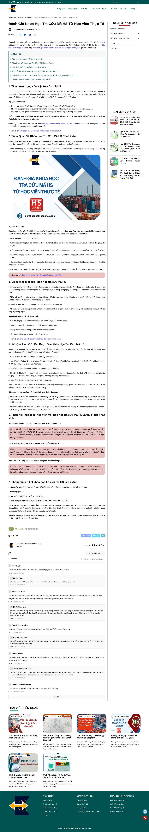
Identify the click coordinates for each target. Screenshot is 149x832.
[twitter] (12, 2)
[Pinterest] (99, 545)
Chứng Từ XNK (82, 804)
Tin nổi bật (113, 48)
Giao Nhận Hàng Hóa (118, 808)
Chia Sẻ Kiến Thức (99, 9)
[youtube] (14, 2)
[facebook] (9, 2)
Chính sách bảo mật (50, 804)
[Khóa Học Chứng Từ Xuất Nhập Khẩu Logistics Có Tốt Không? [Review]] (57, 723)
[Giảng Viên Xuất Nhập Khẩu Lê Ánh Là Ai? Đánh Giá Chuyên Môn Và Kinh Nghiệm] (114, 120)
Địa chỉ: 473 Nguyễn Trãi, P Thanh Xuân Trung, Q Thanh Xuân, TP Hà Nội (39, 2)
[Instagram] (101, 545)
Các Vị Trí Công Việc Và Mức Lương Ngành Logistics (130, 161)
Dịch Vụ (84, 9)
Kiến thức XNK (82, 800)
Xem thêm (56, 697)
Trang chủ (61, 9)
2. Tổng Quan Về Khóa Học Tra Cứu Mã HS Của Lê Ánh (32, 63)
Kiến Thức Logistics (117, 33)
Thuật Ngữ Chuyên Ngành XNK (88, 811)
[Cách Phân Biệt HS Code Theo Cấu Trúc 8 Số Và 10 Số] (57, 762)
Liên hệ (132, 9)
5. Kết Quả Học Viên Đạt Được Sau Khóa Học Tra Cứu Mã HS (34, 71)
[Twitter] (97, 545)
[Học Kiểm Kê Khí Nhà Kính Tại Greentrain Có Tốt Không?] (114, 135)
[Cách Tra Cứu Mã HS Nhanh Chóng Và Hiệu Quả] (23, 762)
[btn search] (138, 3)
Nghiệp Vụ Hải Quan (117, 811)
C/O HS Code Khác (117, 804)
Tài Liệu (123, 9)
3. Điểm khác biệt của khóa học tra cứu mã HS (28, 67)
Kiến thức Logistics (117, 800)
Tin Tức (114, 9)
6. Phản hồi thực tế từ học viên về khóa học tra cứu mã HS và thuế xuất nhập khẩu (41, 75)
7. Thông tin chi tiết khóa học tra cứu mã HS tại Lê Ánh (31, 79)
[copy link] (35, 35)
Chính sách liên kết (50, 811)
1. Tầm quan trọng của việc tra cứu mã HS (26, 59)
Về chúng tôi (72, 9)
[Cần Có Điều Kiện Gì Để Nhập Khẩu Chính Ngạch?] (91, 723)
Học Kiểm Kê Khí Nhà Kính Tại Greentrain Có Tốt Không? (130, 134)
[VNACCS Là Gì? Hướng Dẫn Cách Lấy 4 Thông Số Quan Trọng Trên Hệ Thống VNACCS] (114, 174)
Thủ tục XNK (81, 808)
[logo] (12, 12)
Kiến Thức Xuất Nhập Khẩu (28, 29)
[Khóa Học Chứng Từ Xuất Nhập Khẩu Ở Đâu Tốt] (23, 723)
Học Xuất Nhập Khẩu (117, 29)
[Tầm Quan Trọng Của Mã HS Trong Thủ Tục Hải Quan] (126, 723)
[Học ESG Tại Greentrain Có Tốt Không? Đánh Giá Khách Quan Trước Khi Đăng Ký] (114, 147)
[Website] (94, 545)
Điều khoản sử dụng (50, 808)
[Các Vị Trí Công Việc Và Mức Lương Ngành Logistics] (114, 161)
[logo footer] (24, 806)
